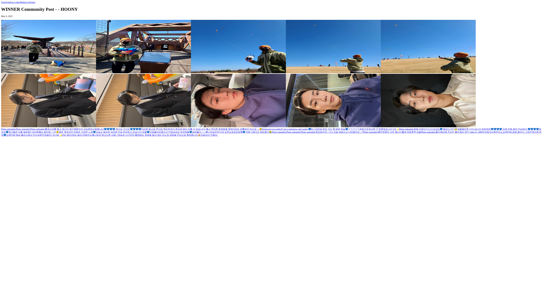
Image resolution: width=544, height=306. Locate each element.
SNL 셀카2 (67, 135)
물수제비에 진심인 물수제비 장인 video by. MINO (460, 132)
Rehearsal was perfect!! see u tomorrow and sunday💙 (286, 129)
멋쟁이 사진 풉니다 (392, 132)
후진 (380, 132)
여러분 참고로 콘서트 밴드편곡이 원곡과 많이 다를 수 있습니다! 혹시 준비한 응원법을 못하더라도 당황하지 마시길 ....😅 (201, 129)
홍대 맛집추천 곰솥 (411, 132)
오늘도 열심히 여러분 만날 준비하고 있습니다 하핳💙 (123, 132)
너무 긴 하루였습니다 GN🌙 (385, 129)
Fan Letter (15, 2)
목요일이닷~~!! (323, 132)
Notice (32, 2)
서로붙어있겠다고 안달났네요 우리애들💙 (171, 132)
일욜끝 (460, 129)
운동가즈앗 (365, 129)
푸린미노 (498, 132)
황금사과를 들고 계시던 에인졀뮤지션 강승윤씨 (69, 129)
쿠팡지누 (87, 135)
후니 (94, 135)
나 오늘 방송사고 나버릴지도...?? (347, 132)
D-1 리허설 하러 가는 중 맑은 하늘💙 (329, 129)
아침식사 (489, 132)
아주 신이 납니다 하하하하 (477, 129)
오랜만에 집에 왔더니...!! (515, 132)
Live (27, 2)
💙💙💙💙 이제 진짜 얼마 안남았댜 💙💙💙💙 (515, 129)
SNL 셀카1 (77, 135)
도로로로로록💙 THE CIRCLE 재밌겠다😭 (250, 132)
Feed (3, 2)
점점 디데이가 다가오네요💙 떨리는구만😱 (435, 129)
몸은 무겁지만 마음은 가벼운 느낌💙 (77, 132)
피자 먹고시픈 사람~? (107, 135)
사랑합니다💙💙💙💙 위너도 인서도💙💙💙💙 (117, 129)
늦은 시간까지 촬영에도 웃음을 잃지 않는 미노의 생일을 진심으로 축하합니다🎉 (160, 135)
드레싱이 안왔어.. (209, 135)
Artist (8, 2)
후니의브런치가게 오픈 (217, 132)
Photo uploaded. (8, 129)
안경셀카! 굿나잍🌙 (52, 135)
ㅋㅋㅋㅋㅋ (353, 129)
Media (22, 2)
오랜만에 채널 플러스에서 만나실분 (24, 135)
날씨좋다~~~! (199, 132)
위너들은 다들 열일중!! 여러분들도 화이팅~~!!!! (32, 132)
